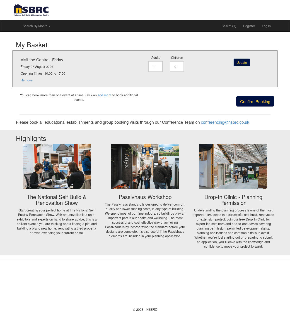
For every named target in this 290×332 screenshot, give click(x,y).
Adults (155, 57)
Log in (266, 26)
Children (177, 57)
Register (249, 26)
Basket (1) (229, 26)
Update (242, 62)
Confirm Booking (255, 101)
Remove (27, 80)
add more (104, 95)
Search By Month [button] (35, 26)
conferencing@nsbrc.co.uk (225, 122)
